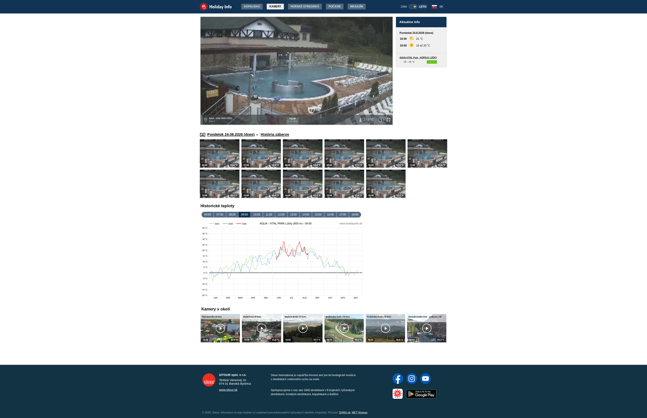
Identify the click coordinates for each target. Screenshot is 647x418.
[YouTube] (425, 379)
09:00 (244, 214)
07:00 (220, 214)
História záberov (275, 134)
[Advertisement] (421, 96)
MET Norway (359, 412)
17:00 (342, 214)
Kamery (275, 6)
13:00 (293, 214)
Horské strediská (305, 6)
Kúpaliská (252, 6)
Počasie (335, 6)
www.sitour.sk (228, 390)
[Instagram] (411, 379)
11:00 (269, 214)
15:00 (318, 214)
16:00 (330, 214)
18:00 (355, 214)
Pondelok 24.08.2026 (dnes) (231, 134)
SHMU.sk (344, 412)
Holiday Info (212, 4)
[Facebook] (398, 379)
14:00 (305, 214)
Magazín (356, 6)
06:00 (207, 214)
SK (441, 6)
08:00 (232, 214)
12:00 (281, 214)
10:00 (256, 214)
